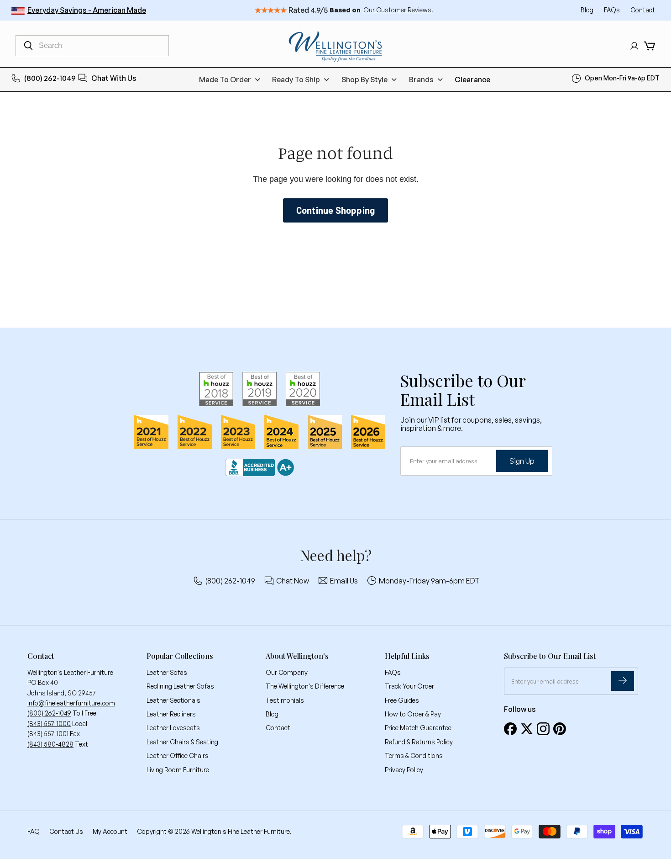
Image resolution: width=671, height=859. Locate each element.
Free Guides (402, 700)
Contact (642, 10)
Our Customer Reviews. (398, 10)
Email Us (344, 581)
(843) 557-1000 (49, 723)
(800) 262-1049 (50, 78)
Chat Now (292, 581)
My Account (110, 831)
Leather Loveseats (173, 728)
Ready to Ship (296, 79)
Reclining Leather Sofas (180, 686)
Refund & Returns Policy (419, 742)
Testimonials (285, 700)
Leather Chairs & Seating (182, 742)
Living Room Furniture (178, 770)
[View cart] (649, 46)
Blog (588, 10)
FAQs (612, 10)
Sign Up (522, 460)
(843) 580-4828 (50, 744)
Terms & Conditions (414, 755)
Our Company (287, 672)
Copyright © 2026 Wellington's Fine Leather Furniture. (214, 831)
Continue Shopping (335, 210)
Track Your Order (409, 686)
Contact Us (66, 831)
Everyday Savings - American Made (86, 10)
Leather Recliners (171, 714)
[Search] (28, 46)
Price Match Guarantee (418, 728)
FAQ (33, 831)
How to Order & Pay (413, 714)
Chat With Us (113, 78)
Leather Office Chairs (178, 755)
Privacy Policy (404, 770)
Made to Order (225, 79)
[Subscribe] (622, 681)
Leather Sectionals (173, 700)
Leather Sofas (167, 672)
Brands (421, 79)
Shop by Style (364, 79)
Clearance (472, 79)
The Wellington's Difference (305, 686)
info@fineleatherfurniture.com (71, 703)
